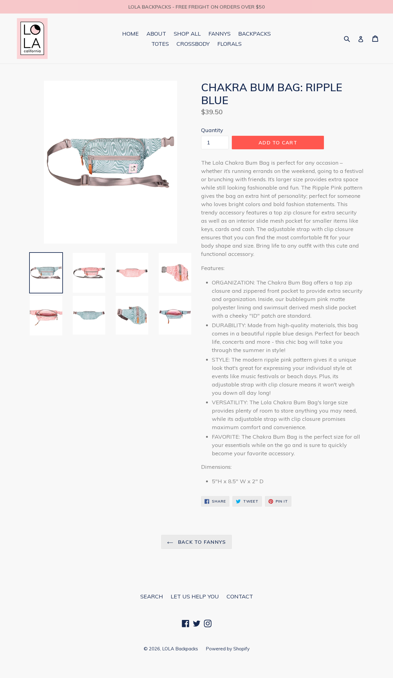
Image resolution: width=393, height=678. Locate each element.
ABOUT (156, 33)
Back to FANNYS (201, 542)
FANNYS (219, 33)
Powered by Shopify (228, 649)
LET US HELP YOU (195, 596)
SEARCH (151, 596)
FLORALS (229, 43)
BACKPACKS (254, 33)
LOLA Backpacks (180, 649)
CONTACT (240, 596)
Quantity (212, 130)
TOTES (160, 43)
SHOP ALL (187, 33)
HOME (130, 33)
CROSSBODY (193, 43)
